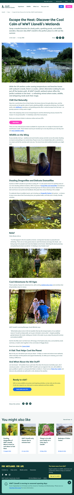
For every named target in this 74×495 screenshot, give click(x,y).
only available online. (17, 130)
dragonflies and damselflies (49, 185)
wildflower (19, 107)
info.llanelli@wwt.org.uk (34, 478)
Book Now (16, 122)
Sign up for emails (55, 476)
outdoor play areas (47, 285)
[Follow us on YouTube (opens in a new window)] (6, 475)
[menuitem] (61, 6)
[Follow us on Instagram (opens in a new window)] (9, 475)
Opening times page (15, 488)
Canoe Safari (26, 346)
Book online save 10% (22, 389)
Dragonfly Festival (46, 193)
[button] (57, 38)
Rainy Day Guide (56, 369)
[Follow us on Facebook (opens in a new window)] (2, 475)
